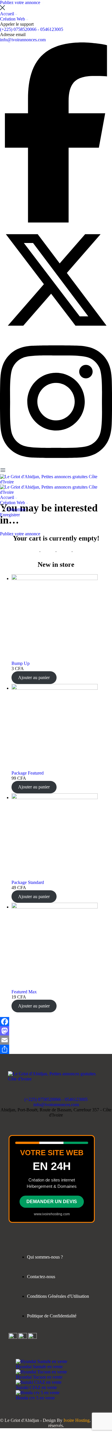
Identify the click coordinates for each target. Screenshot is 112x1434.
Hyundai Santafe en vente (39, 1366)
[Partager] (56, 1049)
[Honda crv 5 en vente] (37, 1392)
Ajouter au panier (34, 677)
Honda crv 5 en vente (35, 1397)
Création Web (13, 18)
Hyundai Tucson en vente (39, 1377)
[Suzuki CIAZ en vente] (38, 1382)
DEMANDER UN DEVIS (51, 1201)
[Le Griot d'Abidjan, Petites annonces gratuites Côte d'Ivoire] (56, 481)
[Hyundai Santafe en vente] (41, 1361)
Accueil (7, 13)
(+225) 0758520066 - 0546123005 (31, 29)
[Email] (56, 1040)
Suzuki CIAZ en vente (36, 1387)
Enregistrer (10, 514)
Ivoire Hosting (76, 1420)
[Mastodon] (56, 1030)
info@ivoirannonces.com (23, 39)
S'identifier (16, 509)
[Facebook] (56, 1021)
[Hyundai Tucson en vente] (41, 1371)
